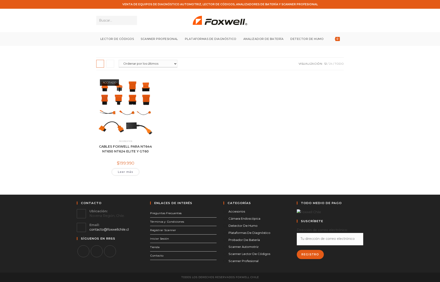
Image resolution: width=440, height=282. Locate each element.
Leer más (125, 172)
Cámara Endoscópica (244, 218)
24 (331, 63)
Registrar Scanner (163, 230)
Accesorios (125, 141)
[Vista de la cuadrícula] (100, 64)
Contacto (157, 255)
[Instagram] (97, 251)
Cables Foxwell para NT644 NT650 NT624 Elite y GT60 (125, 148)
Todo (339, 63)
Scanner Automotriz (243, 247)
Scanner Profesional (243, 261)
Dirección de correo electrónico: (322, 230)
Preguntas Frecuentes (166, 213)
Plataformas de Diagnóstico (249, 233)
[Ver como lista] (110, 64)
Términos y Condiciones (167, 221)
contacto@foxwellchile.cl (109, 229)
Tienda (155, 247)
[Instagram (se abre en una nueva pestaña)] (334, 20)
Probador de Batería (244, 240)
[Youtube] (110, 251)
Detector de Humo (243, 225)
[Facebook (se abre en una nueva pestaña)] (328, 20)
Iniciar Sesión (159, 238)
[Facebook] (83, 251)
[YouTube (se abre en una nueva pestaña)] (341, 20)
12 (325, 63)
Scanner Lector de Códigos (249, 254)
